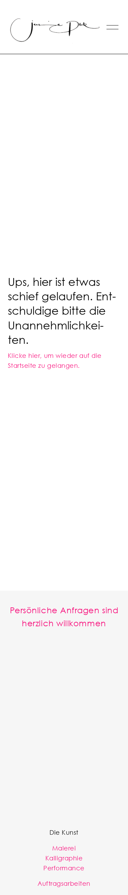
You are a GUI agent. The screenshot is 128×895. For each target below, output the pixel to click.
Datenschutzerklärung (63, 804)
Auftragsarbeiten (64, 883)
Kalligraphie (64, 858)
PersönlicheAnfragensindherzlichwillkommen (64, 616)
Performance (64, 868)
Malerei (64, 848)
